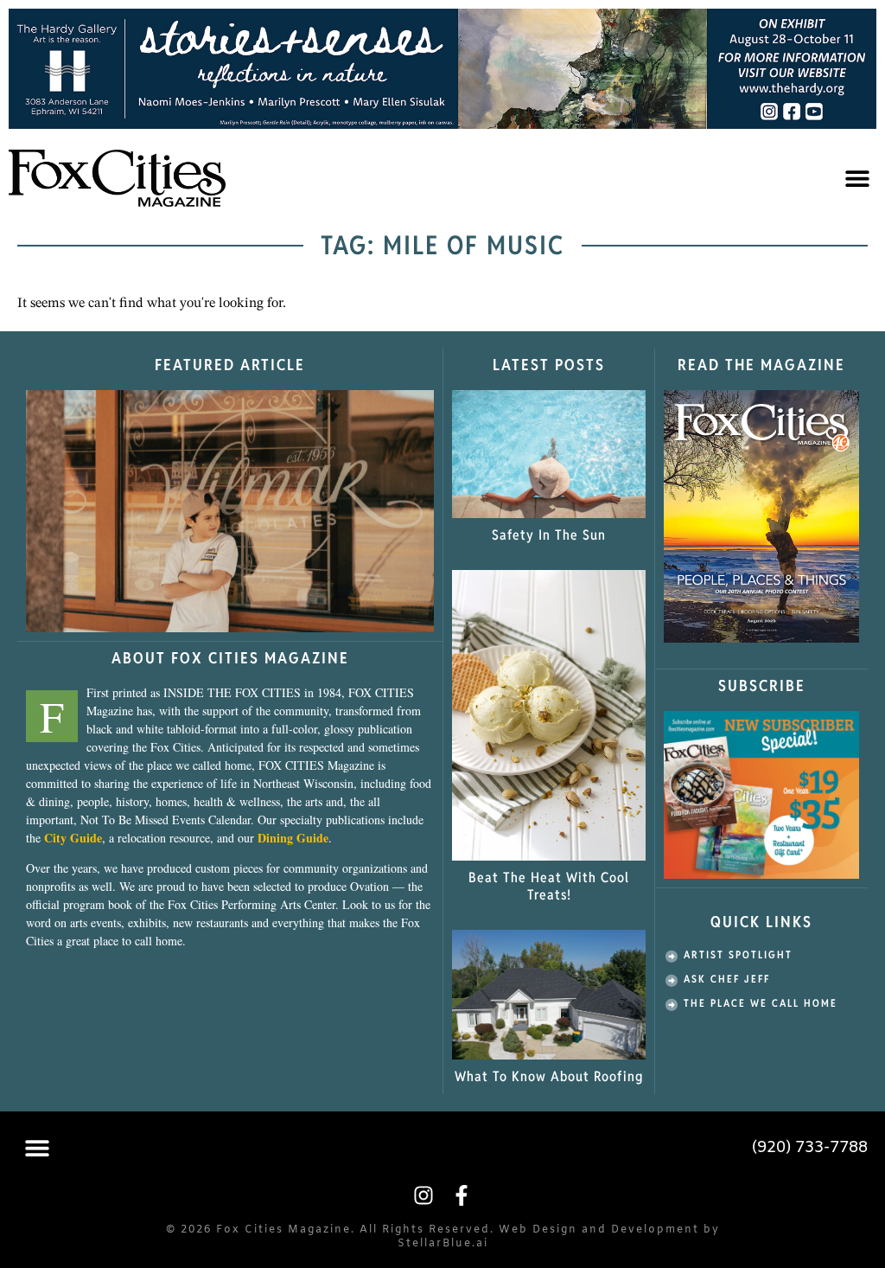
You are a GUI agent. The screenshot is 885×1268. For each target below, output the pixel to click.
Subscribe (761, 685)
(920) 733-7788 (810, 1147)
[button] (856, 177)
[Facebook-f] (461, 1195)
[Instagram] (423, 1195)
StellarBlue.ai (443, 1244)
